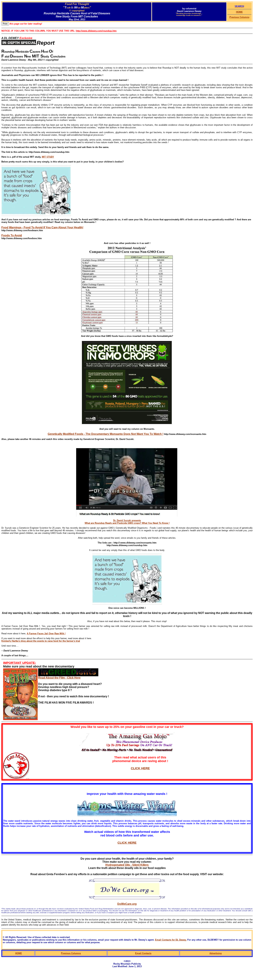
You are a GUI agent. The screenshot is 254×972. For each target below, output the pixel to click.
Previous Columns (239, 17)
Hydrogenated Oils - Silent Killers (127, 864)
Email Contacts (143, 953)
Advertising (215, 953)
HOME (239, 12)
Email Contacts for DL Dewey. (171, 940)
